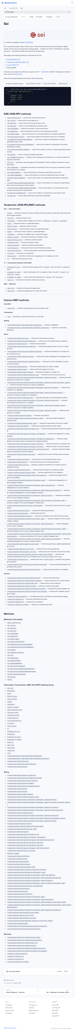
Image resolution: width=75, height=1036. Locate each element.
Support (54, 1016)
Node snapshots (33, 1010)
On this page (9, 12)
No (67, 971)
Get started (8, 1005)
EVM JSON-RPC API (13, 59)
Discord (54, 1005)
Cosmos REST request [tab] (49, 83)
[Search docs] (72, 2)
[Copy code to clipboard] (68, 89)
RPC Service (9, 1007)
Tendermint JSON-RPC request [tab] (14, 83)
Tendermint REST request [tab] (33, 83)
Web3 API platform (26, 42)
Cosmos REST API (13, 65)
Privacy (69, 1028)
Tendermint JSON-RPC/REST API (18, 62)
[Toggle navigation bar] (2, 3)
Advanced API (9, 1010)
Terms (64, 1028)
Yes (60, 971)
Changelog (8, 1013)
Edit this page (10, 980)
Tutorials (31, 1007)
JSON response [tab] (63, 83)
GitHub (54, 1010)
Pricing (31, 1013)
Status (54, 1013)
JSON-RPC (45, 72)
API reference (33, 1005)
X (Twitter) (55, 1007)
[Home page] (5, 8)
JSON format (17, 74)
